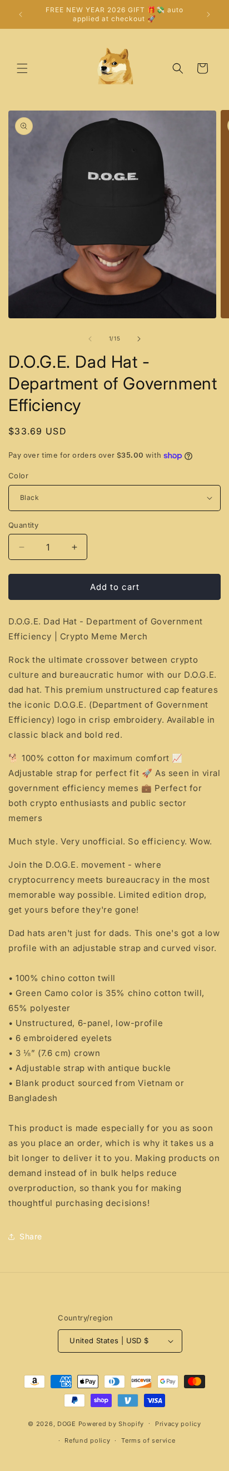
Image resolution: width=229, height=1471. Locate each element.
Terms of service (148, 1440)
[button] (22, 68)
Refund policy (87, 1440)
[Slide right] (139, 339)
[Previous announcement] (20, 14)
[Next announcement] (208, 14)
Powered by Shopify (111, 1423)
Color (18, 475)
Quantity (23, 525)
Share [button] (30, 1236)
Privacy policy (178, 1424)
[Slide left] (90, 339)
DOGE (66, 1423)
